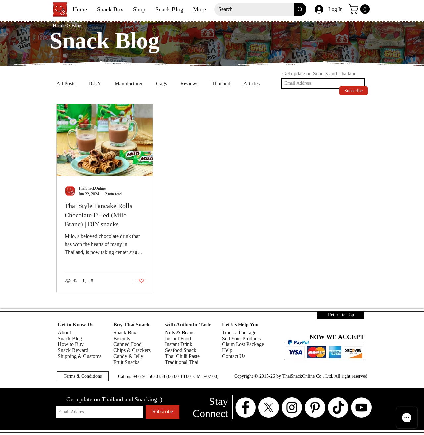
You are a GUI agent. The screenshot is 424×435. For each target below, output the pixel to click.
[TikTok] (338, 407)
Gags (161, 83)
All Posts (65, 83)
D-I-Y (94, 83)
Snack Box (124, 332)
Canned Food (127, 344)
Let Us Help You (240, 324)
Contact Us (233, 356)
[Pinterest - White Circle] (315, 407)
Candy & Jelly (128, 356)
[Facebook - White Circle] (245, 407)
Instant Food (178, 338)
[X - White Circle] (268, 407)
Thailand (221, 83)
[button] (360, 9)
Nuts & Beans (179, 332)
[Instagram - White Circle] (292, 407)
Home (60, 25)
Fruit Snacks (126, 362)
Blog (76, 25)
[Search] (300, 9)
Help (227, 350)
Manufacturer (129, 83)
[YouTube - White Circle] (361, 407)
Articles (251, 83)
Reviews (189, 83)
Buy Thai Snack (131, 324)
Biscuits (121, 338)
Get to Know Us (75, 324)
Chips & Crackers (132, 350)
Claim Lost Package (243, 344)
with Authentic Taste (188, 324)
